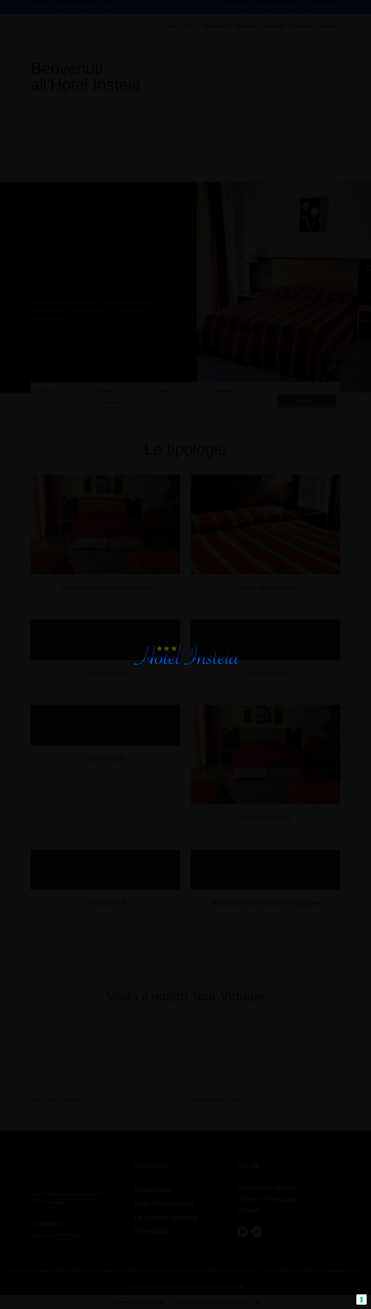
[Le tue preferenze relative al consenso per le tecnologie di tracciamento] (361, 1299)
